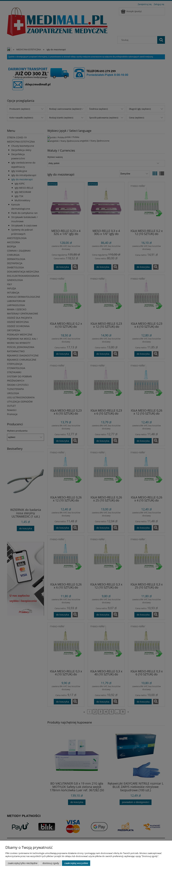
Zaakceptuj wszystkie (76, 863)
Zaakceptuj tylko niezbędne (22, 863)
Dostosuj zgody (50, 863)
